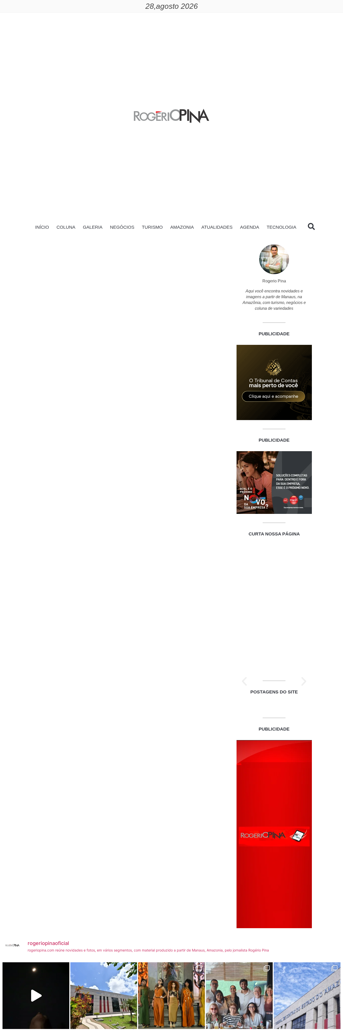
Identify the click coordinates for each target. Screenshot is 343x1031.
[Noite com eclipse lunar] (36, 995)
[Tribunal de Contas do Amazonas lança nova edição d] (103, 995)
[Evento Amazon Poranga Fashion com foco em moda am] (171, 995)
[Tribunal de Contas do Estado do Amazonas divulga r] (307, 995)
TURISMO (152, 227)
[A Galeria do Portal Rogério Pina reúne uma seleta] (239, 995)
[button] (244, 681)
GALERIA (92, 227)
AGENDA (249, 227)
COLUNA (65, 227)
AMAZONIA (182, 227)
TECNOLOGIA (281, 227)
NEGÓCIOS (122, 227)
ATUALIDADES (217, 227)
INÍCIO (42, 227)
